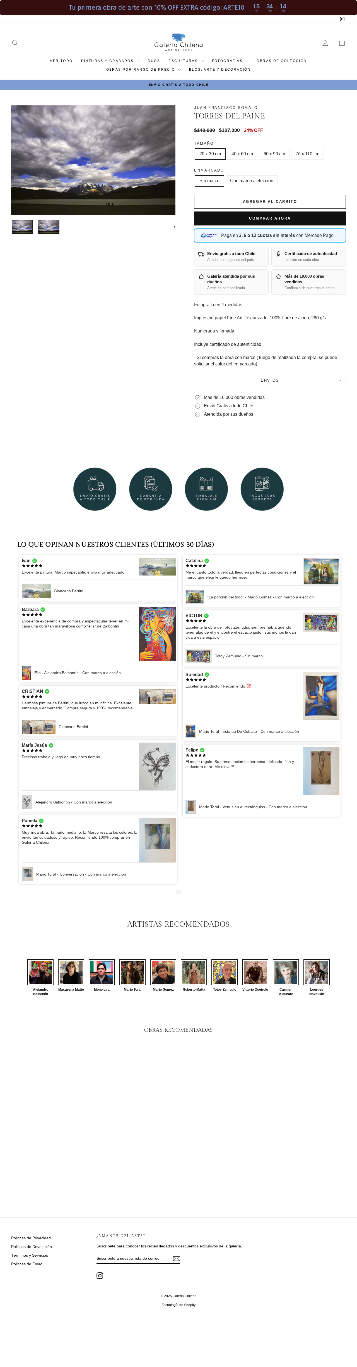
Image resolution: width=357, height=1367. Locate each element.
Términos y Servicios (29, 1255)
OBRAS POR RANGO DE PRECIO (141, 70)
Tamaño (204, 143)
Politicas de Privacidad (31, 1238)
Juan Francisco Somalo (226, 108)
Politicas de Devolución (31, 1246)
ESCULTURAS (183, 61)
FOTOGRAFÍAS (228, 61)
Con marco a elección (251, 180)
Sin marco (209, 180)
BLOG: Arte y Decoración (220, 70)
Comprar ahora (270, 218)
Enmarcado (209, 170)
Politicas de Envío (26, 1264)
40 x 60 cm (242, 153)
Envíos (270, 380)
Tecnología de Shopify (179, 1305)
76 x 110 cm (307, 153)
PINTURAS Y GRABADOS (108, 61)
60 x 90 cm (274, 153)
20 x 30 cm (210, 153)
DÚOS (154, 61)
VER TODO (61, 61)
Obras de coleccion (282, 61)
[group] (40, 977)
